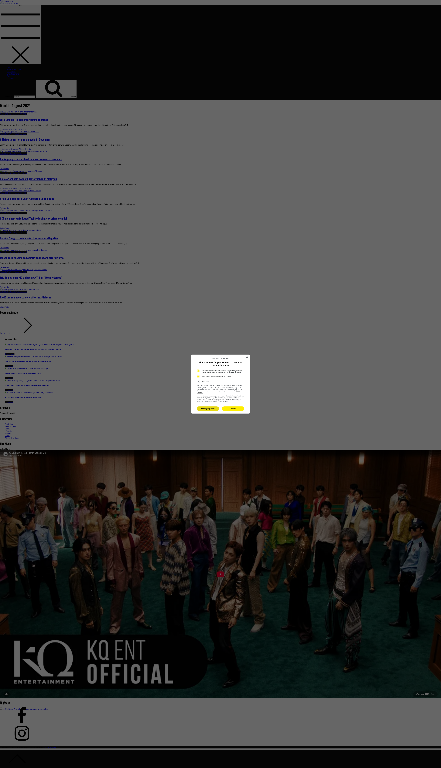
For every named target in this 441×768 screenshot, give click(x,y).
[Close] (247, 357)
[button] (220, 381)
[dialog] (220, 384)
